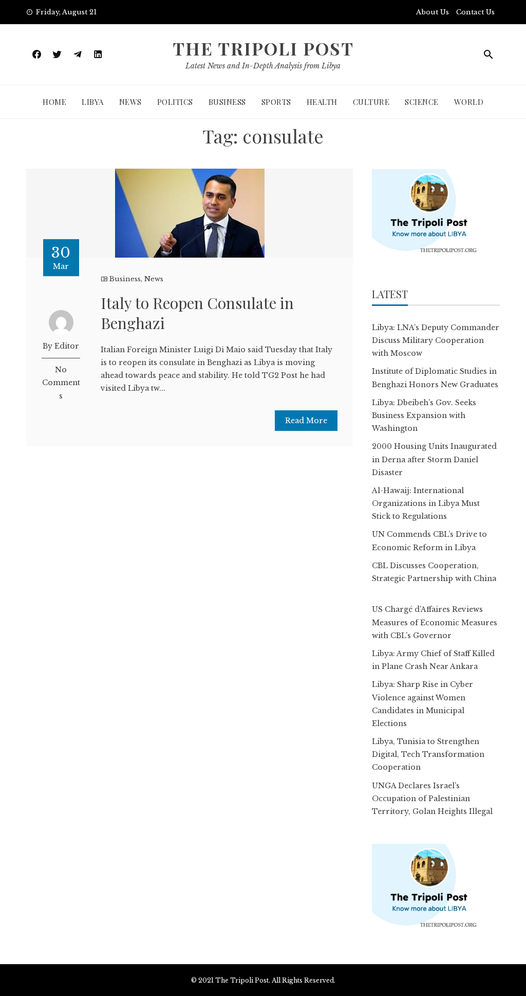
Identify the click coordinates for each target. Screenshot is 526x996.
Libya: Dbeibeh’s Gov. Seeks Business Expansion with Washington (424, 415)
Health (322, 102)
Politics (175, 102)
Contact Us (475, 12)
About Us (432, 12)
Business (227, 102)
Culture (371, 102)
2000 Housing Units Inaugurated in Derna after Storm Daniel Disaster (434, 459)
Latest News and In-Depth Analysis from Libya (263, 65)
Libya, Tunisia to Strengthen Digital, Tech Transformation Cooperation (428, 754)
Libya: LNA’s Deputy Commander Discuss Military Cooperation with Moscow (435, 340)
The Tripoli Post (263, 48)
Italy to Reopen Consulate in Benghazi (197, 313)
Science (422, 102)
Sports (276, 102)
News (130, 102)
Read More (306, 420)
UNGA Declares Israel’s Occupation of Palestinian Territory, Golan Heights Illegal (432, 798)
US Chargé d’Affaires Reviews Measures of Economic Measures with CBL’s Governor (434, 622)
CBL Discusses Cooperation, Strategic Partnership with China (434, 578)
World (469, 102)
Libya (93, 102)
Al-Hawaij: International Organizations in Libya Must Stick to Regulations (426, 503)
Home (54, 102)
